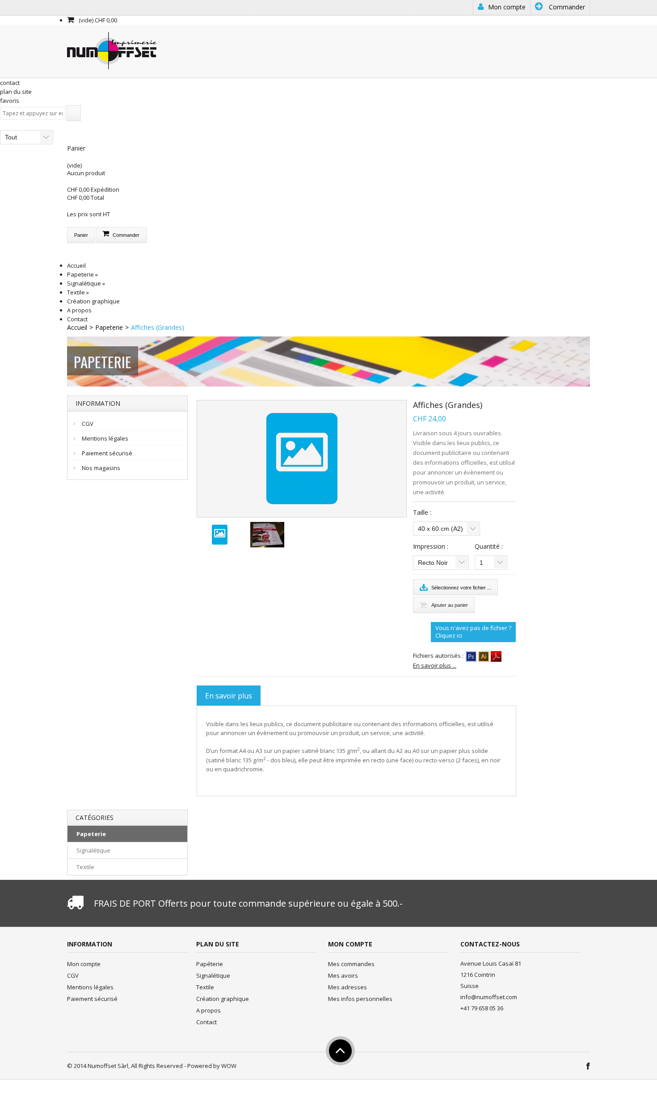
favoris (9, 101)
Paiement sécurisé (107, 453)
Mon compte (506, 7)
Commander (566, 7)
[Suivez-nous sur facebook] (587, 1067)
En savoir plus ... (434, 665)
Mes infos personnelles (360, 999)
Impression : (431, 546)
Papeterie (82, 274)
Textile (78, 292)
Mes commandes (351, 964)
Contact (77, 319)
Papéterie (209, 964)
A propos (79, 310)
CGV (87, 424)
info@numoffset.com (488, 997)
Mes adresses (347, 987)
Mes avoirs (343, 975)
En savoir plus (228, 696)
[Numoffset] (111, 50)
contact (10, 83)
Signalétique (86, 283)
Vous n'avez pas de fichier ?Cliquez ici (473, 631)
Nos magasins (101, 468)
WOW (228, 1066)
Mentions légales (105, 438)
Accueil (76, 265)
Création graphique (93, 301)
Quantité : (490, 546)
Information (98, 403)
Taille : (423, 513)
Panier (76, 148)
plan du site (16, 92)
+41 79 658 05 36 (481, 1008)
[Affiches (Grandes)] (220, 534)
